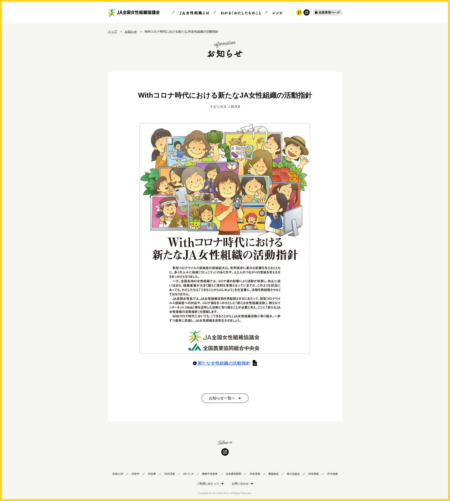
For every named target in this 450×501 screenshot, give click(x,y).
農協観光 (273, 473)
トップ (112, 31)
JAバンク (188, 473)
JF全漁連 (332, 473)
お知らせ (131, 31)
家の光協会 (293, 473)
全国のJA (117, 473)
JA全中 (135, 473)
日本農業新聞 (233, 473)
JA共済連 (169, 473)
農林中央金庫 (210, 473)
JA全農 (152, 473)
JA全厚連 (254, 473)
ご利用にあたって (208, 483)
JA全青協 (313, 473)
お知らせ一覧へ (222, 398)
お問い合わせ (240, 483)
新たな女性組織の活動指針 (224, 363)
